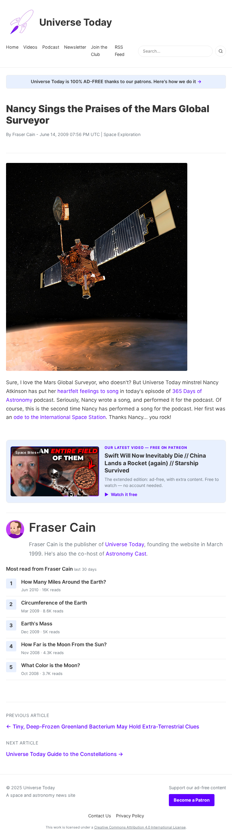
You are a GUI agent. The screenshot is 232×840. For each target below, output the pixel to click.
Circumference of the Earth (54, 603)
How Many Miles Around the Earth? (63, 582)
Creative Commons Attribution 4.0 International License (140, 827)
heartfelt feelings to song (87, 391)
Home (12, 47)
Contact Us (99, 815)
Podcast (50, 47)
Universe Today (75, 22)
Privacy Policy (130, 815)
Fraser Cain (23, 134)
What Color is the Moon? (50, 665)
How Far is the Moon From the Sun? (64, 644)
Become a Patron (192, 800)
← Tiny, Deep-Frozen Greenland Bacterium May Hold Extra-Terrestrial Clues (102, 726)
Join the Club (99, 50)
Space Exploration (122, 134)
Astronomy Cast (126, 553)
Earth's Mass (36, 624)
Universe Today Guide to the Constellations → (64, 754)
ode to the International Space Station (60, 417)
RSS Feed (119, 50)
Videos (30, 47)
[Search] (220, 51)
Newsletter (75, 47)
